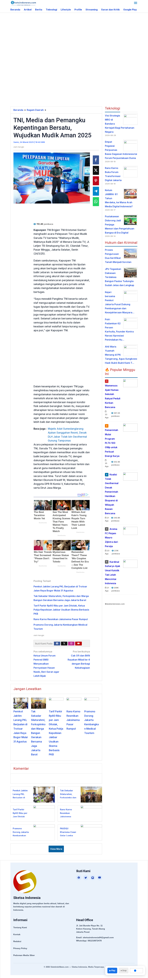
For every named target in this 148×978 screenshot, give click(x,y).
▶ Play (112, 970)
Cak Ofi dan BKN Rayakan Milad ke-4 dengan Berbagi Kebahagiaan (79, 659)
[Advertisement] (79, 36)
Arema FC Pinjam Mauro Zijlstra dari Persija (111, 538)
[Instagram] (71, 643)
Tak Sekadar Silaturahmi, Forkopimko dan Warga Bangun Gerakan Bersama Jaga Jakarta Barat (38, 733)
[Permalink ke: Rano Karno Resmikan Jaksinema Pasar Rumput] (73, 703)
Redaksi (17, 941)
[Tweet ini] (96, 170)
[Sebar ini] (96, 159)
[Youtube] (78, 643)
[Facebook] (57, 643)
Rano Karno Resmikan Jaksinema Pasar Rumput (61, 619)
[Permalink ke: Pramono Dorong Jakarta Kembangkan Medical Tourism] (91, 703)
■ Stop (123, 970)
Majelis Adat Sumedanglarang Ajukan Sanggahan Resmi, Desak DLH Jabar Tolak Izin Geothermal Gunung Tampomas (67, 434)
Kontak (16, 934)
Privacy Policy (20, 948)
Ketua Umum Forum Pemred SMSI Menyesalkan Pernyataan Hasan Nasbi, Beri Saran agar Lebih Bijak (46, 663)
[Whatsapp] (96, 201)
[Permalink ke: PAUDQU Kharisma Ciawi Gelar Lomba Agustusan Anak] (90, 832)
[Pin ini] (96, 180)
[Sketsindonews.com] (23, 3)
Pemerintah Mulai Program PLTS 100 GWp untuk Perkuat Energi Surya (112, 443)
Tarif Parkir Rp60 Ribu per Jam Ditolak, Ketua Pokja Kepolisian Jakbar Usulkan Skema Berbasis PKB (61, 609)
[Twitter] (64, 643)
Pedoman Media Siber (24, 955)
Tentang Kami (20, 927)
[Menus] (136, 3)
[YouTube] (99, 877)
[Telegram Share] (96, 191)
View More (56, 848)
